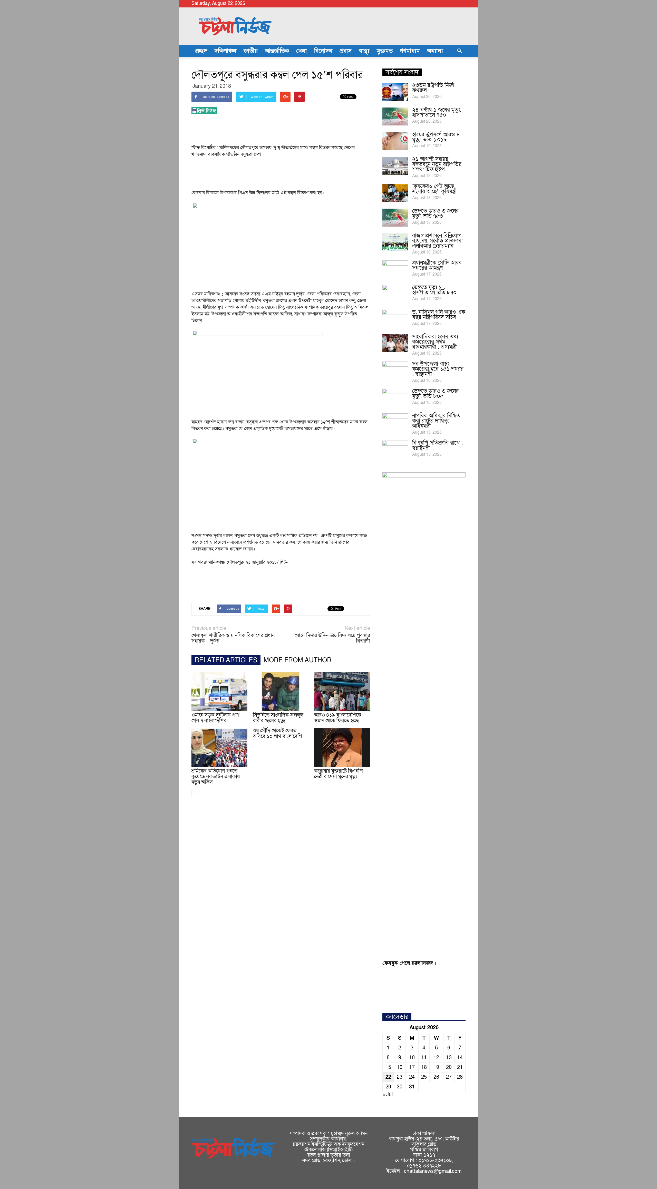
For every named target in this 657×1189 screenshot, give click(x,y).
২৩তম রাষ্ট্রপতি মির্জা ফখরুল (433, 88)
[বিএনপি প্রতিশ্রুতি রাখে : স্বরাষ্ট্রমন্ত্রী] (395, 450)
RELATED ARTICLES (226, 660)
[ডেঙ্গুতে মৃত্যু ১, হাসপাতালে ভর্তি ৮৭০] (395, 294)
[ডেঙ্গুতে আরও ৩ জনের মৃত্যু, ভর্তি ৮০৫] (395, 398)
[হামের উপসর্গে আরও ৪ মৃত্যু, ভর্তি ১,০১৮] (395, 141)
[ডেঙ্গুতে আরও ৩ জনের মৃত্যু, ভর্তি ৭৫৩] (395, 218)
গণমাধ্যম (410, 51)
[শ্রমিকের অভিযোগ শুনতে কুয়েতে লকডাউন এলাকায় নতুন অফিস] (219, 747)
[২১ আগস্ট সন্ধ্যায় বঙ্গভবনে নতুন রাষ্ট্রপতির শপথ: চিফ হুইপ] (395, 166)
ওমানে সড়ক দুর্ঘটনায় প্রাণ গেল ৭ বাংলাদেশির (215, 718)
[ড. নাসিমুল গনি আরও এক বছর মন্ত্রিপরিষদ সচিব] (395, 319)
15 (388, 1067)
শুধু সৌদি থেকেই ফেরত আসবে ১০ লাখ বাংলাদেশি (277, 733)
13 (449, 1057)
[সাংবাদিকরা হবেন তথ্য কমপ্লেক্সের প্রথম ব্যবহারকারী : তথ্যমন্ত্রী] (395, 343)
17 (412, 1067)
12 (436, 1057)
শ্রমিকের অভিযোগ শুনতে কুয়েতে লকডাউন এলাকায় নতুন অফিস (215, 777)
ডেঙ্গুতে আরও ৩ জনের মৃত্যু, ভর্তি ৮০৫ (435, 393)
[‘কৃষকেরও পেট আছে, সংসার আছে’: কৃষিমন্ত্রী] (395, 193)
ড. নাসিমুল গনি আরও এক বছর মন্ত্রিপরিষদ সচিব (438, 314)
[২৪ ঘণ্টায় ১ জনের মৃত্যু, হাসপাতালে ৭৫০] (395, 116)
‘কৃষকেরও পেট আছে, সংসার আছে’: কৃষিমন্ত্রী (434, 189)
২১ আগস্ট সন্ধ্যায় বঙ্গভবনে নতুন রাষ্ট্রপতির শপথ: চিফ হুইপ (436, 164)
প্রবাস (346, 51)
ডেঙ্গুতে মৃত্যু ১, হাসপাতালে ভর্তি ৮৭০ (434, 290)
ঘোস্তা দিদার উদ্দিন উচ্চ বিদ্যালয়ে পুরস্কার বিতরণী (332, 638)
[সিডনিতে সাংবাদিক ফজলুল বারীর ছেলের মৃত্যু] (281, 691)
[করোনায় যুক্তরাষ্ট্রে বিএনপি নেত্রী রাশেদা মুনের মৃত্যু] (342, 747)
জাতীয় (251, 51)
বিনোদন (323, 51)
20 (449, 1067)
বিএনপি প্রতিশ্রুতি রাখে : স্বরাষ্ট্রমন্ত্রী (437, 445)
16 (399, 1067)
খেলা (301, 51)
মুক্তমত (384, 51)
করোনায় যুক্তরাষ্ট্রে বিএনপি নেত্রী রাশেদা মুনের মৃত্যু (338, 774)
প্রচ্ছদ (201, 51)
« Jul (387, 1094)
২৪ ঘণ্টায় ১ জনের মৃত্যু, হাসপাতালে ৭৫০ (436, 112)
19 (436, 1067)
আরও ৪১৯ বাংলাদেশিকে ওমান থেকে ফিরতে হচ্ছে (337, 718)
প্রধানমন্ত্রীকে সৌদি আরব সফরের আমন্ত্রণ (437, 265)
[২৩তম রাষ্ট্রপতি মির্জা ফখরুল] (395, 92)
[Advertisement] (284, 130)
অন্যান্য (435, 51)
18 (424, 1067)
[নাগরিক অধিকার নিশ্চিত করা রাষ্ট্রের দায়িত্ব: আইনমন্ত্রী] (395, 422)
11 (424, 1057)
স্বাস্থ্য (364, 51)
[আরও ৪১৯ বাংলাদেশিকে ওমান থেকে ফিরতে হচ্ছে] (342, 691)
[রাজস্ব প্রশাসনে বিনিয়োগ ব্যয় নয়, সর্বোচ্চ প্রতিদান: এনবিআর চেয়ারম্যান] (395, 242)
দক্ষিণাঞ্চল (225, 51)
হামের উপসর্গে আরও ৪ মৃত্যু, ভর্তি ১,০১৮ (436, 137)
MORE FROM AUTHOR (298, 660)
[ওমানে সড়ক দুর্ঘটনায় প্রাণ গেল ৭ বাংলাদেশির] (219, 691)
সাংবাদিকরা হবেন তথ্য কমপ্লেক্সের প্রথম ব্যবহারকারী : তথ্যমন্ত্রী (435, 342)
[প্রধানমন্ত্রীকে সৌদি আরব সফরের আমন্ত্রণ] (395, 269)
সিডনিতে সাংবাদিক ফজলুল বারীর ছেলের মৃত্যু (278, 718)
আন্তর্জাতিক (277, 51)
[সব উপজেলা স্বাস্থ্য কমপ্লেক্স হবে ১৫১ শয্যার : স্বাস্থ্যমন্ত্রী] (395, 370)
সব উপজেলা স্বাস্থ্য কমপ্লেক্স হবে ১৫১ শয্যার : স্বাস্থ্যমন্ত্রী (437, 369)
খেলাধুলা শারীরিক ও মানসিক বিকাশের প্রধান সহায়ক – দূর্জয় (233, 638)
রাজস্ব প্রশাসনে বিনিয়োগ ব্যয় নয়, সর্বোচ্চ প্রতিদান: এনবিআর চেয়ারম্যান (437, 241)
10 (412, 1057)
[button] (459, 51)
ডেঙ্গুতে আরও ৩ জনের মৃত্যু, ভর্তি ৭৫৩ (435, 213)
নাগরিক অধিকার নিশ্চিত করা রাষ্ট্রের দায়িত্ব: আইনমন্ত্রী (436, 421)
